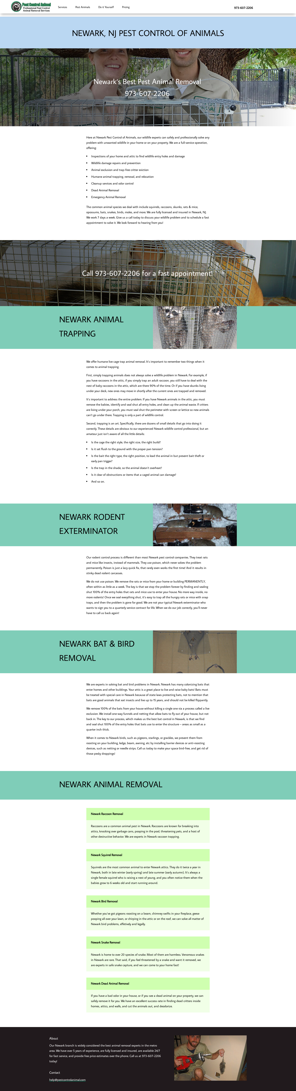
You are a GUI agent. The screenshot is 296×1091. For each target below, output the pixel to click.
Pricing (126, 7)
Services (62, 7)
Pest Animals (82, 7)
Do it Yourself (106, 7)
